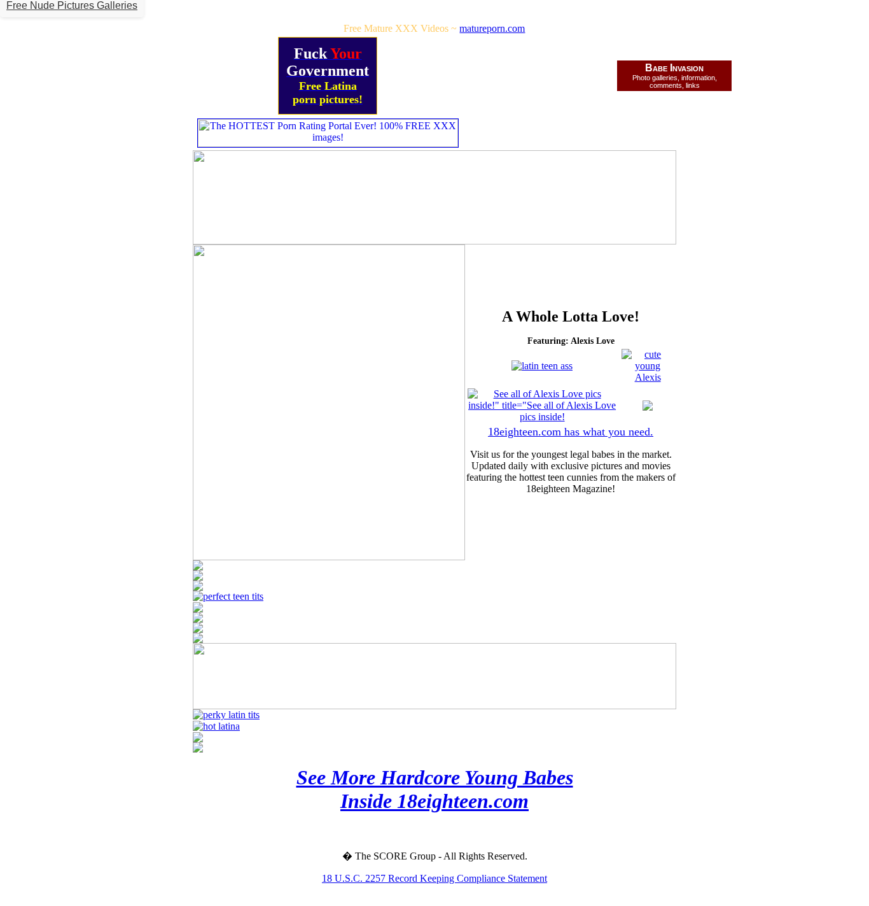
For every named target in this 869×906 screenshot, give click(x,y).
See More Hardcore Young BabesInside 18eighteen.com (434, 789)
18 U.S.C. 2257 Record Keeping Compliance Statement (434, 878)
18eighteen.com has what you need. (570, 431)
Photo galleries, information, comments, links (674, 81)
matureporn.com (492, 28)
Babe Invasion (674, 67)
